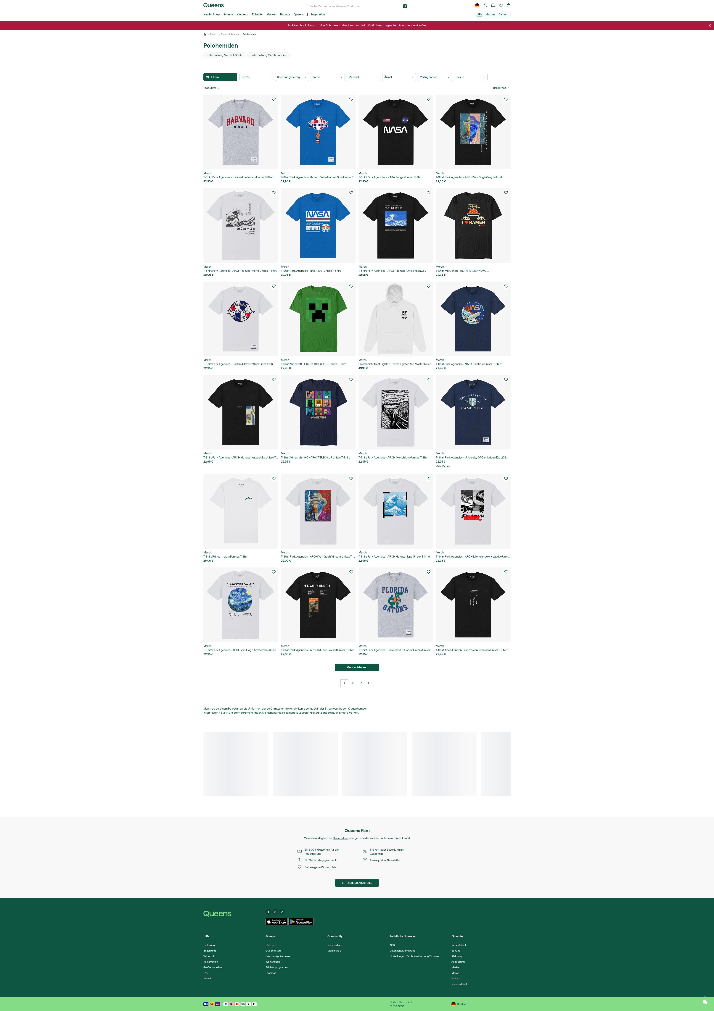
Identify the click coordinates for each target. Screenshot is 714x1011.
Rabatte (285, 14)
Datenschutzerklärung (402, 950)
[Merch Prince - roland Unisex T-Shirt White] (240, 511)
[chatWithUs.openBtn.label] (705, 1002)
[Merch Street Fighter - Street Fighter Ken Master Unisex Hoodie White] (395, 319)
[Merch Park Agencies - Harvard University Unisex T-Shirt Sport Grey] (240, 132)
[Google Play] (300, 921)
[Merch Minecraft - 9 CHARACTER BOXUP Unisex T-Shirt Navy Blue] (318, 412)
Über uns (271, 945)
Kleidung (242, 14)
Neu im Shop (211, 14)
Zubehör (257, 14)
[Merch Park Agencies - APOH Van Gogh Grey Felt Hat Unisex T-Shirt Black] (473, 132)
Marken (271, 14)
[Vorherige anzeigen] (370, 683)
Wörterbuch (273, 961)
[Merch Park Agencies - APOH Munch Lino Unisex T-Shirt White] (395, 412)
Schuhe (228, 14)
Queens (299, 14)
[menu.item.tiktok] (282, 912)
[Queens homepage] (213, 5)
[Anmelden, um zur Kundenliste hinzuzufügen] (274, 99)
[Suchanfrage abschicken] (405, 6)
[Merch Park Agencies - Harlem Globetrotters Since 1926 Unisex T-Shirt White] (240, 319)
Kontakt (208, 978)
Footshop (271, 972)
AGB (392, 945)
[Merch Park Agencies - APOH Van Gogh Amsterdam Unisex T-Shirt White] (240, 604)
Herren (490, 14)
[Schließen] (709, 25)
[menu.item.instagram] (275, 912)
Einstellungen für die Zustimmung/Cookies (414, 956)
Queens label (459, 984)
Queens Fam (340, 838)
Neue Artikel (458, 945)
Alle (479, 14)
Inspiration (318, 14)
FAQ (205, 972)
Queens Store (274, 950)
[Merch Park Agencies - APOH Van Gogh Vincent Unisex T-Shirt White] (318, 511)
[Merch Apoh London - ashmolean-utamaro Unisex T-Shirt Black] (473, 604)
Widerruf (208, 956)
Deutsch (462, 1004)
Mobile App (334, 950)
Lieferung (209, 945)
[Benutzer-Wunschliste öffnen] (501, 5)
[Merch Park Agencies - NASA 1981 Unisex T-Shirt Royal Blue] (318, 225)
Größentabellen (212, 967)
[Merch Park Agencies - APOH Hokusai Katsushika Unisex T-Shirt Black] (240, 412)
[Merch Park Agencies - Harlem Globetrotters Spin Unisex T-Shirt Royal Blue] (318, 132)
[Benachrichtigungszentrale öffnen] (493, 5)
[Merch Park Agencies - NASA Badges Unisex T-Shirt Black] (395, 132)
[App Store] (277, 921)
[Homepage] (233, 914)
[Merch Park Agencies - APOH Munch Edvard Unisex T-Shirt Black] (318, 604)
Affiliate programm (277, 967)
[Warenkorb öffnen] (508, 5)
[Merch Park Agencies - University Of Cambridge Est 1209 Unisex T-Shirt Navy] (473, 412)
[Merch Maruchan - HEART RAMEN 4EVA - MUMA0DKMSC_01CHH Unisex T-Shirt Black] (473, 225)
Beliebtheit (499, 88)
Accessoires (458, 961)
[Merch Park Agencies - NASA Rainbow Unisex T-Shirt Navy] (473, 319)
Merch (455, 972)
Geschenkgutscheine (278, 956)
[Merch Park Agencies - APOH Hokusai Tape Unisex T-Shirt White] (395, 511)
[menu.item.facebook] (268, 912)
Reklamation (210, 961)
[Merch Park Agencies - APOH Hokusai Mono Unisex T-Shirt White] (240, 225)
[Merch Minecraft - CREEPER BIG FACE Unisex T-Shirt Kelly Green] (318, 319)
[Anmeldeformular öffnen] (485, 5)
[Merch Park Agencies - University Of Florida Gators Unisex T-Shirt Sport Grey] (395, 604)
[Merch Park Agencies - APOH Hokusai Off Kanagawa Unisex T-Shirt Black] (395, 225)
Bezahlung (209, 950)
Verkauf (455, 978)
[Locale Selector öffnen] (477, 5)
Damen (502, 14)
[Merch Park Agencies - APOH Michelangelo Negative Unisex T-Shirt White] (473, 511)
